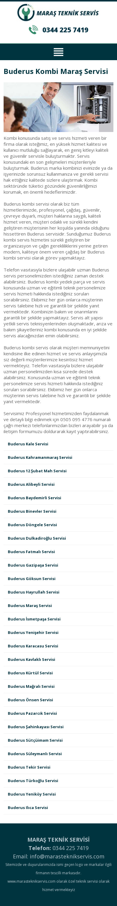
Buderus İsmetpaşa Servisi (34, 619)
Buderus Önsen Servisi (30, 699)
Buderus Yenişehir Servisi (33, 632)
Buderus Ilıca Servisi (28, 807)
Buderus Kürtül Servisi (30, 673)
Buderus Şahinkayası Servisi (36, 726)
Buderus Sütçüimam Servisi (35, 740)
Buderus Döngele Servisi (32, 524)
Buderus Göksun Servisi (32, 578)
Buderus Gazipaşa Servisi (33, 565)
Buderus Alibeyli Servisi (31, 484)
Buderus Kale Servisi (28, 444)
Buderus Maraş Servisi (30, 605)
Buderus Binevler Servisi (32, 511)
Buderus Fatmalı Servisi (31, 551)
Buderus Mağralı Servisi (31, 686)
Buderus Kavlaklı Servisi (31, 659)
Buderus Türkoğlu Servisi (33, 780)
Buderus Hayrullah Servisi (33, 592)
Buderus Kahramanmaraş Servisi (40, 457)
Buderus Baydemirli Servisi (34, 497)
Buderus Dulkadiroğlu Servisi (37, 538)
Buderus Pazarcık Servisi (32, 713)
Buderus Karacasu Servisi (33, 646)
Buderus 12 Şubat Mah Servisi (37, 471)
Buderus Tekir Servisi (29, 767)
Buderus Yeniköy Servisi (32, 794)
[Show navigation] (58, 51)
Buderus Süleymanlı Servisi (35, 753)
